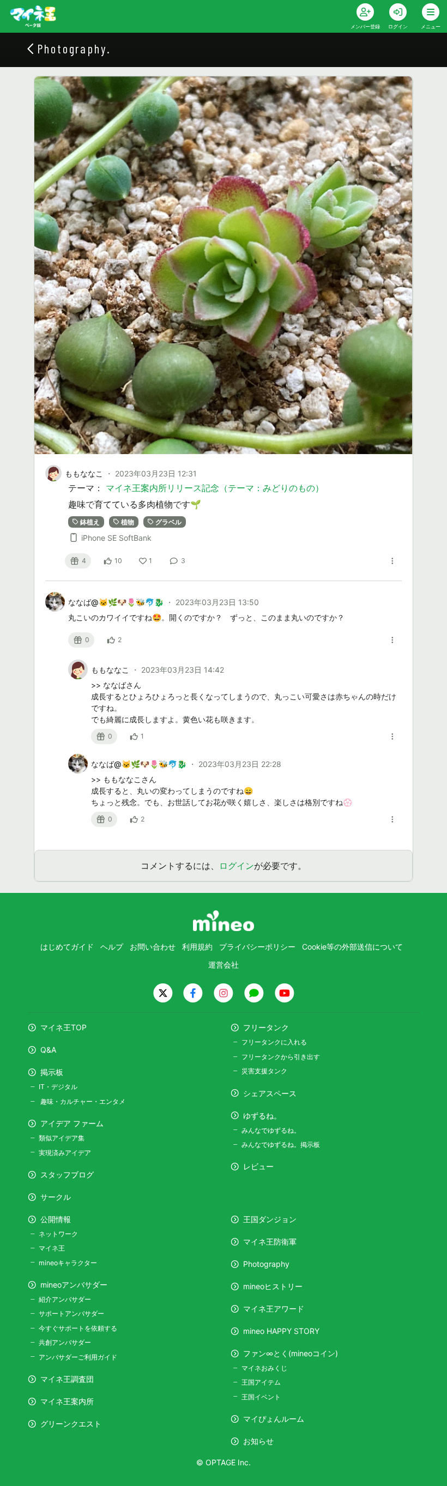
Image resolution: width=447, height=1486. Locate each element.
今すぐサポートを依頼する (78, 1328)
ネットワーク (58, 1234)
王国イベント (261, 1397)
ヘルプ (111, 946)
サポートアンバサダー (71, 1313)
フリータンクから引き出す (280, 1057)
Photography (266, 1263)
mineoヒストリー (273, 1286)
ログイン (236, 865)
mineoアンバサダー (73, 1284)
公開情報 (55, 1219)
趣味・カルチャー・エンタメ (82, 1101)
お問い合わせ (153, 946)
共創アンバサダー (65, 1342)
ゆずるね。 (262, 1115)
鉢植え (90, 521)
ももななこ (84, 473)
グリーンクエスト (70, 1423)
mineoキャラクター (68, 1263)
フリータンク (266, 1027)
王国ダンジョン (270, 1219)
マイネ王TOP (63, 1027)
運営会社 (223, 964)
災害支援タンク (264, 1071)
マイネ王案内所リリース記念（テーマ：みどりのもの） (215, 487)
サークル (55, 1196)
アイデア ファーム (72, 1123)
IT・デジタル (58, 1087)
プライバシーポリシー (257, 946)
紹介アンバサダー (65, 1299)
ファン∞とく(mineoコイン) (290, 1353)
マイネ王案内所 (67, 1401)
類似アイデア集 (61, 1138)
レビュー (258, 1166)
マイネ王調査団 (67, 1379)
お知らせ (258, 1441)
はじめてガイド (67, 946)
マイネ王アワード (273, 1308)
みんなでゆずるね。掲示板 (280, 1144)
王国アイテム (261, 1382)
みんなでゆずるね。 (270, 1130)
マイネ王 (52, 1248)
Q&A (48, 1049)
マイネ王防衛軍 (270, 1241)
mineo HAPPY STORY (281, 1331)
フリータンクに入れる (274, 1042)
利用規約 (197, 946)
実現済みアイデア (65, 1153)
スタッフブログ (67, 1174)
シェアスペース (270, 1093)
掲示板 (51, 1072)
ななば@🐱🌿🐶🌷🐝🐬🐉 (117, 602)
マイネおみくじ (264, 1368)
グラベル (168, 521)
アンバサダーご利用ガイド (78, 1357)
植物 (127, 521)
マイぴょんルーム (273, 1418)
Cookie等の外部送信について (352, 946)
